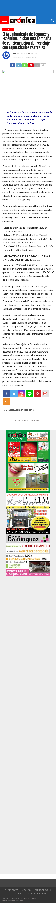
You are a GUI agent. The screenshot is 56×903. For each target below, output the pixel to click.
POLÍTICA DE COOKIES (43, 890)
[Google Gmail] (45, 393)
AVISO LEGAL (27, 890)
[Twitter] (14, 393)
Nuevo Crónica (30, 898)
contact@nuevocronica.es (12, 900)
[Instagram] (21, 393)
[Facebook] (6, 393)
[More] (6, 401)
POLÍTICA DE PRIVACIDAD (36, 893)
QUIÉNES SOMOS (11, 890)
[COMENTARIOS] (43, 64)
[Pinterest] (37, 393)
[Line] (29, 393)
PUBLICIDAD (18, 893)
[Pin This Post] (31, 64)
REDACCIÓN (23, 53)
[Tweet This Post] (19, 64)
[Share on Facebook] (12, 64)
